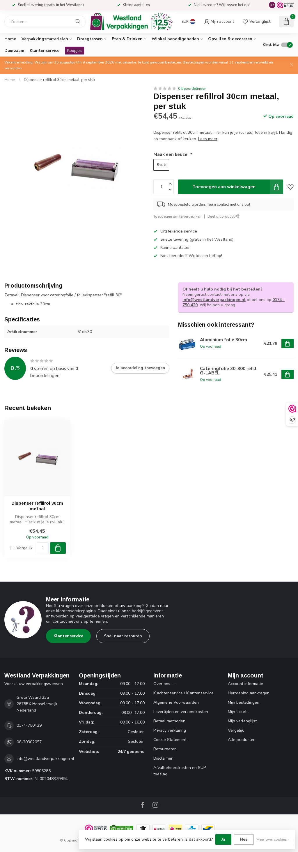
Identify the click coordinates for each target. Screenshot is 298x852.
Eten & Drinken (127, 39)
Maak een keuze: (172, 154)
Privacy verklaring (169, 730)
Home (10, 39)
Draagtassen (90, 39)
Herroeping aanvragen (248, 693)
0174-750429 (29, 725)
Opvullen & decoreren (230, 39)
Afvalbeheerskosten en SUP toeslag (179, 771)
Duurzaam (14, 50)
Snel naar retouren (123, 636)
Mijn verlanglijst (242, 721)
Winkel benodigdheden (175, 39)
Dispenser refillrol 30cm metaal (37, 506)
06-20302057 (29, 742)
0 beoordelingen (192, 88)
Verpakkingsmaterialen (45, 39)
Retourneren (165, 749)
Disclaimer (163, 758)
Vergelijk (25, 548)
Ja (223, 839)
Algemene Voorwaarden (176, 702)
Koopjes (74, 50)
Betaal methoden (169, 721)
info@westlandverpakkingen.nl (214, 299)
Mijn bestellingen (243, 702)
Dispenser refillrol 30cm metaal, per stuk (59, 79)
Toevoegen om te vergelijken (177, 216)
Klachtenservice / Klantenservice (183, 693)
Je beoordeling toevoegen (140, 368)
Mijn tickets (238, 711)
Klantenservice (44, 50)
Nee (244, 839)
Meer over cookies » (272, 839)
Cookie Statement (170, 739)
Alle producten (242, 739)
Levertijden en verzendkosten (180, 711)
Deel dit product (221, 216)
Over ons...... (164, 683)
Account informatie (245, 683)
